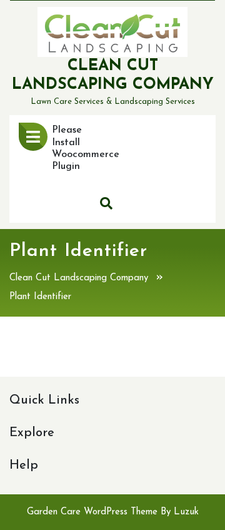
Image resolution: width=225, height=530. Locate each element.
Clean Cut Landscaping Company (78, 278)
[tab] (33, 137)
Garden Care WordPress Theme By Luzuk (113, 512)
